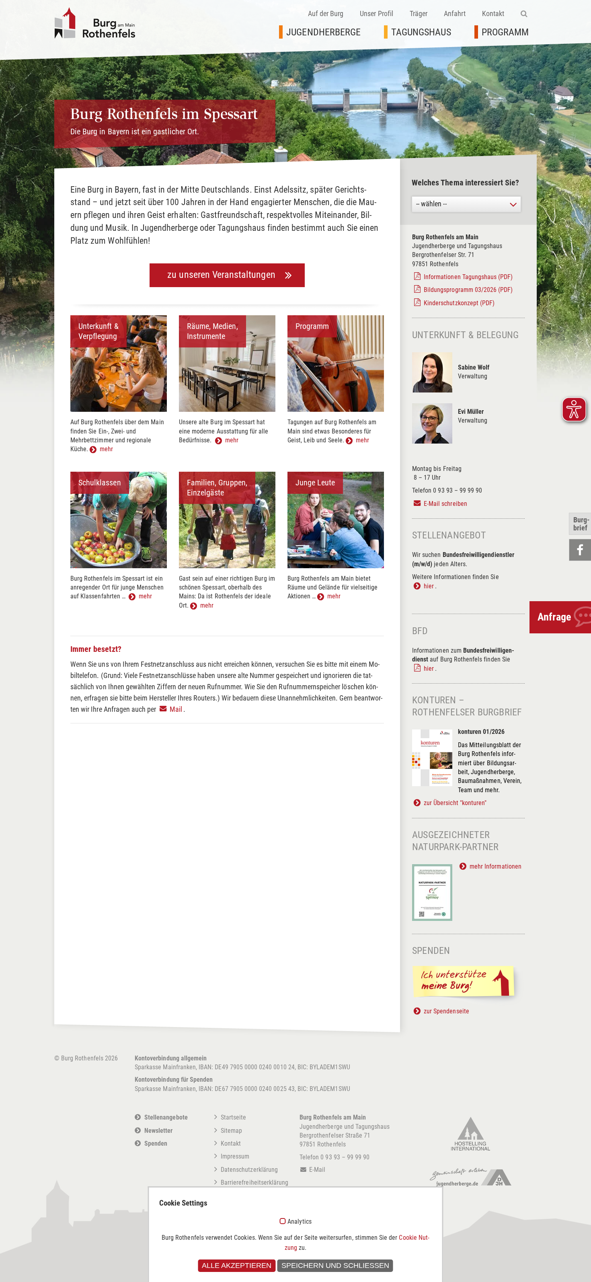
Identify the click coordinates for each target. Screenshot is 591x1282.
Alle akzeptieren (236, 1265)
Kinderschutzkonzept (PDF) (459, 303)
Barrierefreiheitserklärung (254, 1182)
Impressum (235, 1156)
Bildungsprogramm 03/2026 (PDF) (468, 290)
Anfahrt (454, 13)
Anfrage (554, 617)
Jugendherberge (323, 32)
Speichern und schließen (335, 1265)
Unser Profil (376, 13)
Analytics (299, 1221)
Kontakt (493, 13)
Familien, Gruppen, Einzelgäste (217, 487)
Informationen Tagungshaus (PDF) (468, 277)
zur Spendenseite (446, 1011)
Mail (176, 709)
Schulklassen (99, 482)
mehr (106, 449)
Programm (505, 32)
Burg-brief (581, 524)
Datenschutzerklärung (249, 1169)
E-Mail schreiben (445, 503)
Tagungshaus (421, 32)
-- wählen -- (431, 203)
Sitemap (231, 1130)
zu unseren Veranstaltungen (221, 274)
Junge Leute (315, 482)
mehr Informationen (495, 866)
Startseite (233, 1117)
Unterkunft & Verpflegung (98, 331)
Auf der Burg (326, 13)
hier (429, 586)
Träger (418, 13)
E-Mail (317, 1169)
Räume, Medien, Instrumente (212, 331)
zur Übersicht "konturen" (455, 803)
